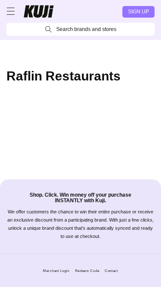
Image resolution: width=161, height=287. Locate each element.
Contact (111, 270)
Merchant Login (56, 270)
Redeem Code (87, 270)
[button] (10, 11)
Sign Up (138, 12)
